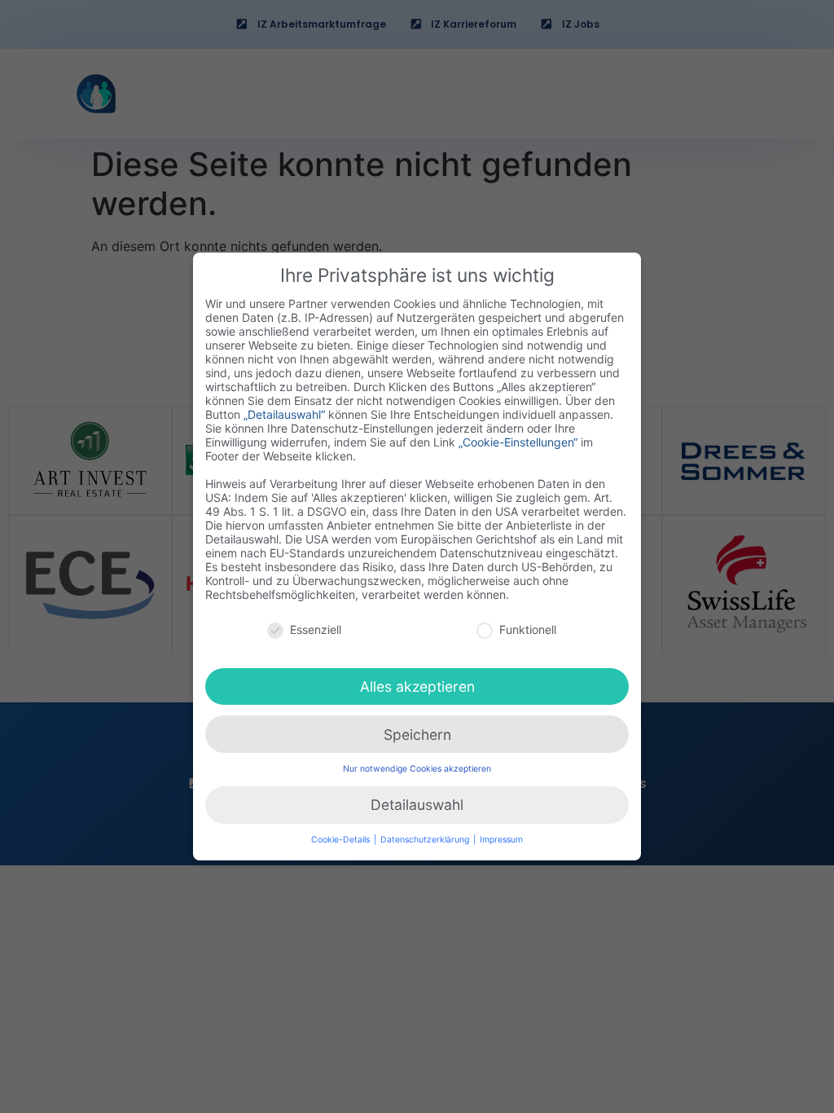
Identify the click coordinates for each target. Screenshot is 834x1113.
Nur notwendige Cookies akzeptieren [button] (417, 768)
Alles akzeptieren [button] (417, 686)
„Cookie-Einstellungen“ (518, 442)
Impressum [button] (501, 839)
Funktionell (527, 629)
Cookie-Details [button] (341, 839)
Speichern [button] (417, 734)
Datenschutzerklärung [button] (426, 839)
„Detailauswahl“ (284, 414)
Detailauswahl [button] (417, 804)
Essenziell (315, 629)
